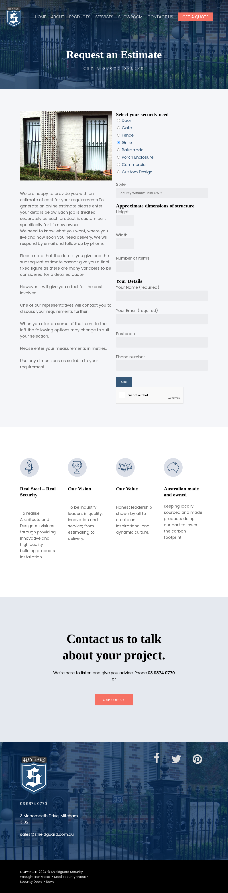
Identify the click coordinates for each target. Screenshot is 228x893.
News (50, 881)
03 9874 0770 (161, 673)
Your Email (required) (137, 310)
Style (121, 184)
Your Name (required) (137, 287)
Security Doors (31, 881)
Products (79, 17)
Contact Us (160, 17)
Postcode (125, 333)
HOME (40, 17)
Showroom (130, 17)
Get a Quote (195, 17)
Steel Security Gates (70, 877)
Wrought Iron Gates (35, 877)
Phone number (130, 357)
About (57, 17)
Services (104, 17)
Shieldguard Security (67, 872)
